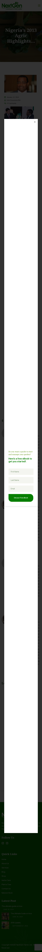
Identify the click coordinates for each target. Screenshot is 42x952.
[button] (35, 122)
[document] (21, 476)
